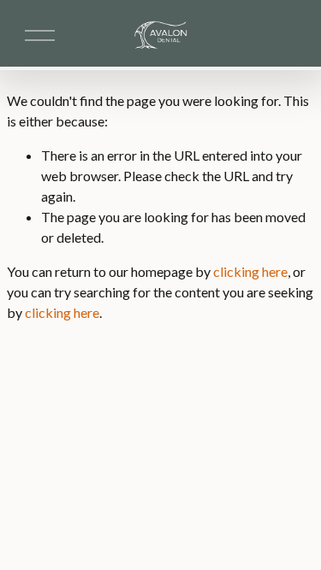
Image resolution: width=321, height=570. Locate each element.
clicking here (250, 271)
